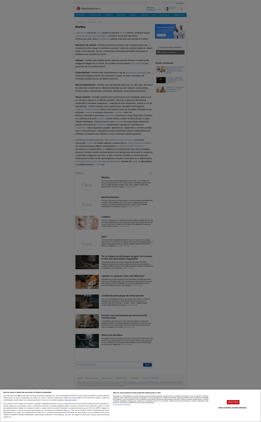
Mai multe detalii (70, 400)
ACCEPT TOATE (233, 402)
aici (69, 410)
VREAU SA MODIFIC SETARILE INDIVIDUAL (232, 407)
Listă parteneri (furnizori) (122, 404)
